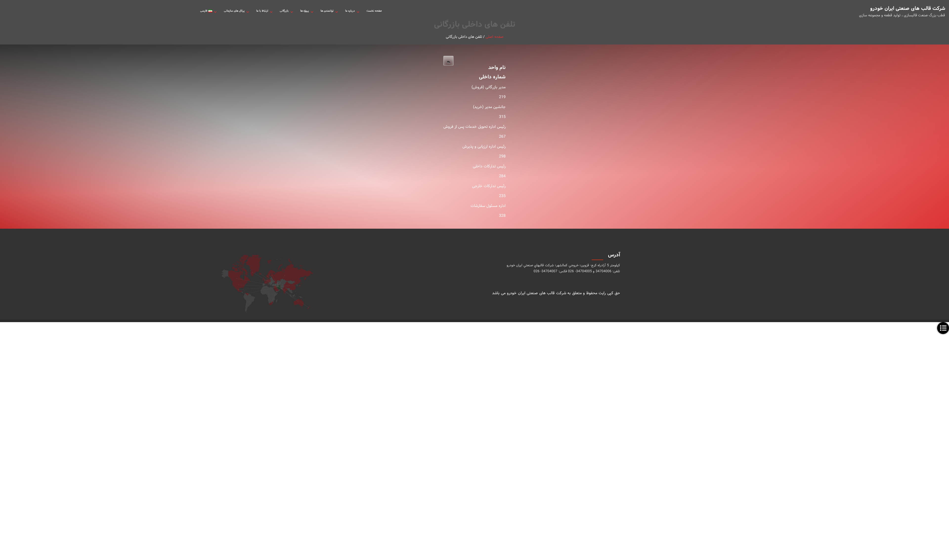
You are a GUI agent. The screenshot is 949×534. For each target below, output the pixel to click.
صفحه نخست (374, 11)
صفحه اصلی (494, 37)
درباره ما (350, 11)
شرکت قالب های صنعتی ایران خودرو (909, 8)
